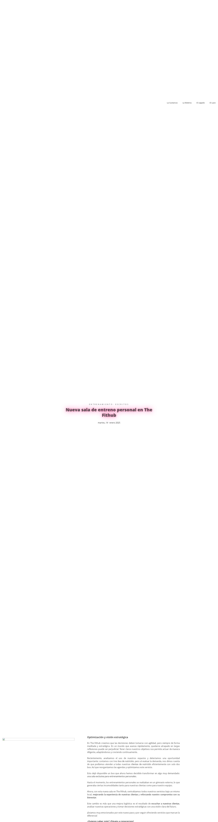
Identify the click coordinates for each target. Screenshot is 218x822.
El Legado (201, 103)
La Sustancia (172, 103)
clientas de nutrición (141, 764)
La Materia (187, 103)
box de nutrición (126, 761)
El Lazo (212, 103)
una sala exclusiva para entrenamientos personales (111, 776)
